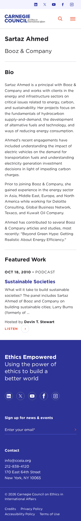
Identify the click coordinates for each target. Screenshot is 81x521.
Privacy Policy (32, 509)
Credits (10, 509)
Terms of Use (50, 514)
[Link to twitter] (44, 4)
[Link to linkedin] (35, 4)
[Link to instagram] (71, 4)
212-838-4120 (17, 466)
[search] (60, 19)
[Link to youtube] (53, 4)
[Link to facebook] (62, 4)
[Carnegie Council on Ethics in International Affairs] (25, 19)
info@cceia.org (18, 460)
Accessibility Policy (20, 514)
